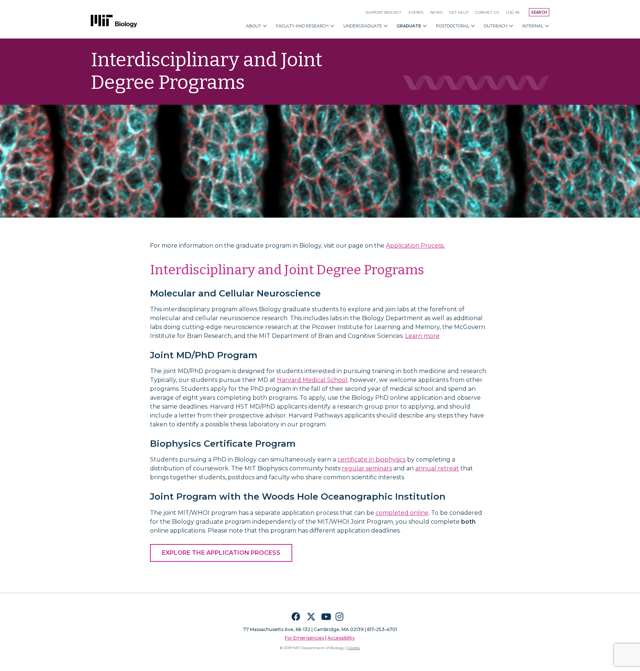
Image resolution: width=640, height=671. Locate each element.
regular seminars (367, 468)
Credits (353, 647)
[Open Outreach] (511, 25)
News (436, 12)
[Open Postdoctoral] (473, 25)
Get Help (458, 12)
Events (416, 12)
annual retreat (437, 468)
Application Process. (415, 245)
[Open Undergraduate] (385, 25)
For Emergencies (304, 638)
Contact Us (487, 12)
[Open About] (265, 25)
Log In (512, 12)
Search (539, 12)
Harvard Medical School (312, 379)
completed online (402, 512)
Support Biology (383, 12)
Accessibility (341, 638)
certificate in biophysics (371, 459)
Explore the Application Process (221, 552)
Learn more (422, 335)
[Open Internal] (547, 25)
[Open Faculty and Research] (332, 25)
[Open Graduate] (425, 25)
